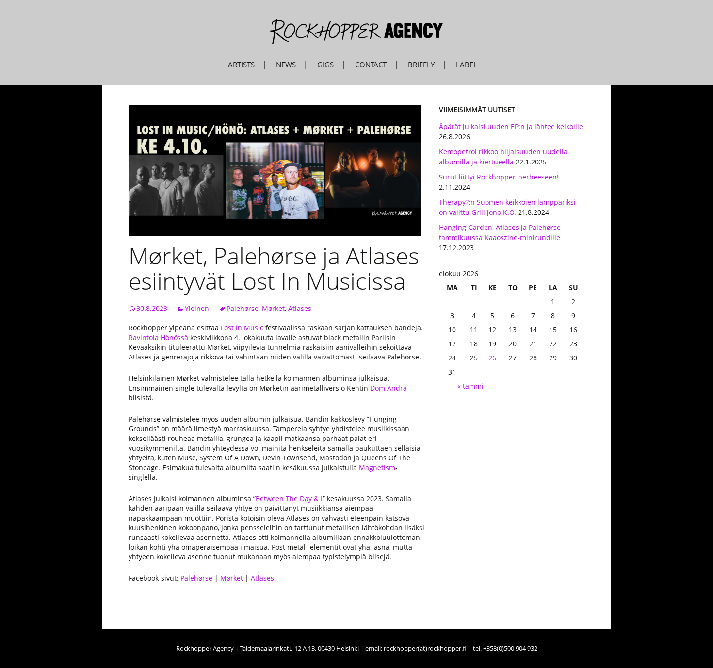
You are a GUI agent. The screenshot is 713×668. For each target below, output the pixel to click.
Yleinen (197, 308)
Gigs (325, 64)
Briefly (421, 64)
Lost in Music (243, 327)
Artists (241, 64)
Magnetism (377, 467)
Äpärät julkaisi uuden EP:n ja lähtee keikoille (511, 126)
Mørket (273, 308)
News (286, 64)
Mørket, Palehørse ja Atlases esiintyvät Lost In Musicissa (274, 268)
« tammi (470, 386)
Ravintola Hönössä (158, 337)
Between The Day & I (289, 498)
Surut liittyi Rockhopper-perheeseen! (499, 176)
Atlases (299, 308)
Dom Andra (388, 387)
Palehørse (243, 308)
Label (466, 64)
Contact (371, 64)
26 (492, 357)
